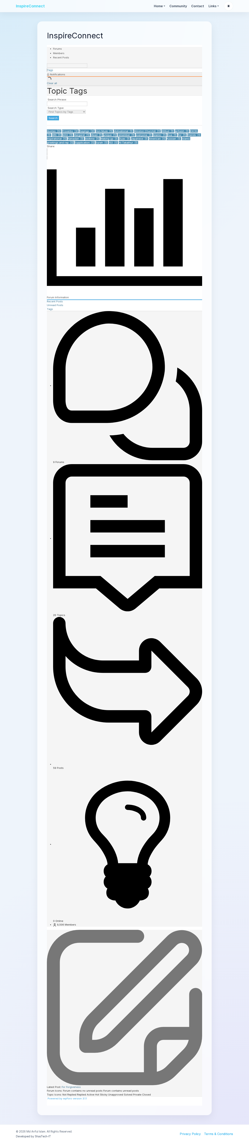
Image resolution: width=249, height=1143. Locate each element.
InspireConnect (30, 6)
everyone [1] (144, 134)
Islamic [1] (160, 134)
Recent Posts (61, 57)
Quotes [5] (54, 131)
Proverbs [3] (70, 131)
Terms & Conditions (218, 1134)
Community (178, 6)
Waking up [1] (109, 138)
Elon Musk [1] (104, 131)
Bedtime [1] (92, 138)
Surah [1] (102, 142)
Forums (57, 48)
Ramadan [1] (76, 138)
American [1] (157, 138)
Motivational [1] (123, 131)
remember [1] (126, 134)
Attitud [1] (167, 131)
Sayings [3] (87, 131)
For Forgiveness (71, 1086)
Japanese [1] (139, 138)
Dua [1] (172, 134)
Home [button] (158, 6)
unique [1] (110, 134)
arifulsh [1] (182, 131)
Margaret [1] (82, 134)
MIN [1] (56, 134)
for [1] (182, 134)
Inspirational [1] (57, 138)
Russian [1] (174, 138)
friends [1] (194, 134)
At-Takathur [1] (128, 142)
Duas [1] (124, 138)
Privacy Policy (190, 1134)
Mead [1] (97, 134)
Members (58, 53)
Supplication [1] (85, 142)
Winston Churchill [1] (147, 131)
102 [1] (113, 142)
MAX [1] (67, 134)
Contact (197, 6)
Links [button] (213, 6)
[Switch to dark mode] (228, 6)
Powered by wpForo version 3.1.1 (67, 1098)
